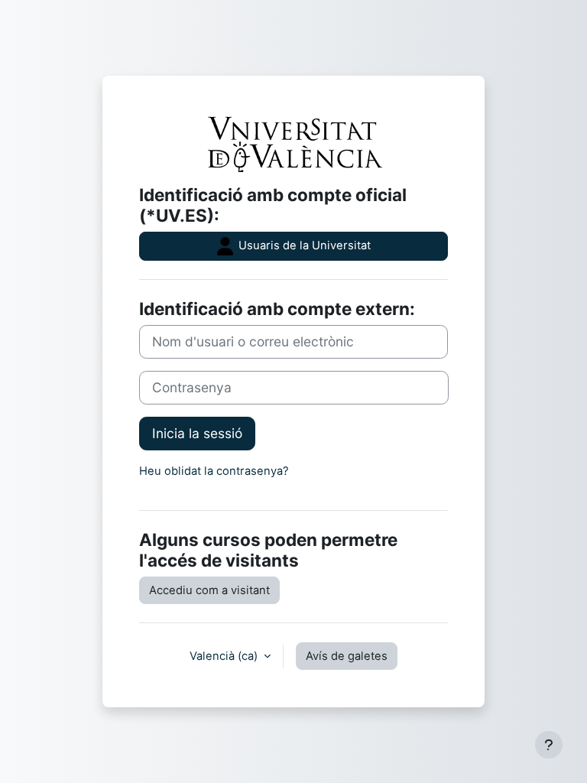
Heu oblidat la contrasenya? (214, 471)
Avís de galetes (347, 656)
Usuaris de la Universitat (303, 245)
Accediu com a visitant (209, 590)
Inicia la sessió (197, 433)
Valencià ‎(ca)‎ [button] (225, 656)
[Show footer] (549, 745)
